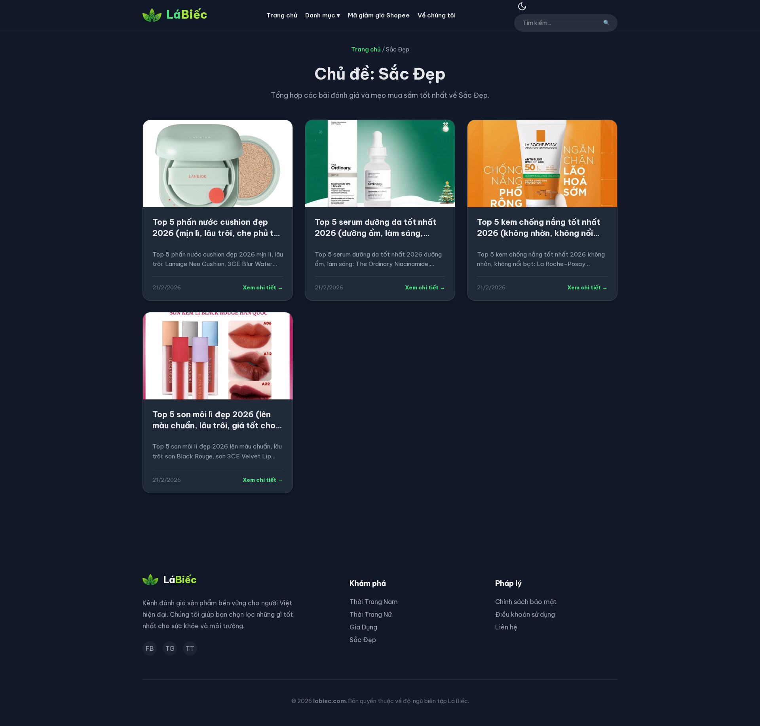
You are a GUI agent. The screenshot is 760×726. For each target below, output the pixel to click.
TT (190, 648)
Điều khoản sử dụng (525, 614)
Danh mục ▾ (322, 15)
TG (170, 648)
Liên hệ (506, 627)
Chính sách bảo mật (526, 602)
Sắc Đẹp (363, 640)
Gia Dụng (363, 627)
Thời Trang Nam (374, 602)
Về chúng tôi (437, 15)
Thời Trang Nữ (370, 614)
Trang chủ (281, 15)
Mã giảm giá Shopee (379, 15)
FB (150, 648)
